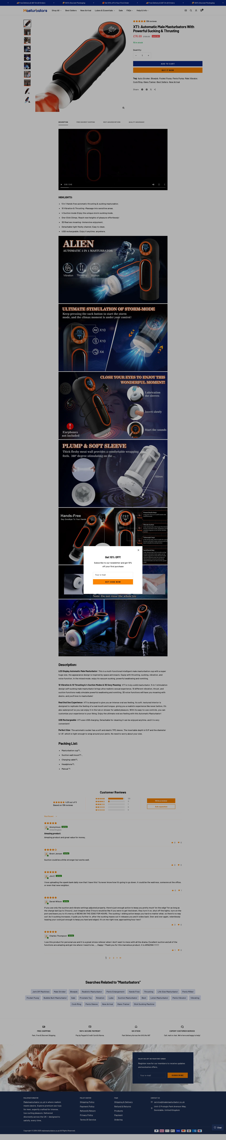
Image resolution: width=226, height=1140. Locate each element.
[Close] (138, 550)
